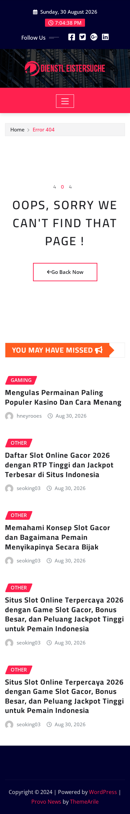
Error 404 (44, 129)
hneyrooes (29, 415)
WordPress (103, 792)
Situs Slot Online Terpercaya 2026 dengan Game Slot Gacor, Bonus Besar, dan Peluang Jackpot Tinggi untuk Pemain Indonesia (64, 614)
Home (17, 129)
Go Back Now (67, 272)
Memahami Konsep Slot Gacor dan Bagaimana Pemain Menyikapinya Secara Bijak (57, 536)
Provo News (46, 801)
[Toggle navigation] (65, 101)
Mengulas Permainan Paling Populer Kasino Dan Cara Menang (63, 397)
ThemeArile (84, 801)
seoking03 (29, 488)
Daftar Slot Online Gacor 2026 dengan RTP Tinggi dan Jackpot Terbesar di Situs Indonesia (59, 464)
